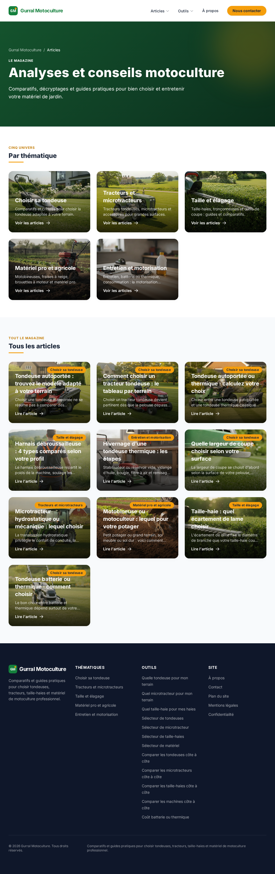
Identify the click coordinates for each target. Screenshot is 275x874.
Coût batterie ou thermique (165, 817)
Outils (183, 11)
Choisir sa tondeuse (92, 678)
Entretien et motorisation (96, 714)
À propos (210, 10)
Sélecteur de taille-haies (163, 736)
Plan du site (218, 696)
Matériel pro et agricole (95, 705)
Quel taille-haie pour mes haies (169, 709)
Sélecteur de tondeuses (162, 718)
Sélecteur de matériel (160, 745)
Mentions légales (223, 705)
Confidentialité (221, 714)
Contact (215, 687)
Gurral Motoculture (25, 50)
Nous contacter (247, 10)
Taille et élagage (89, 696)
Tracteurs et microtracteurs (99, 687)
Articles (158, 11)
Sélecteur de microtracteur (165, 727)
